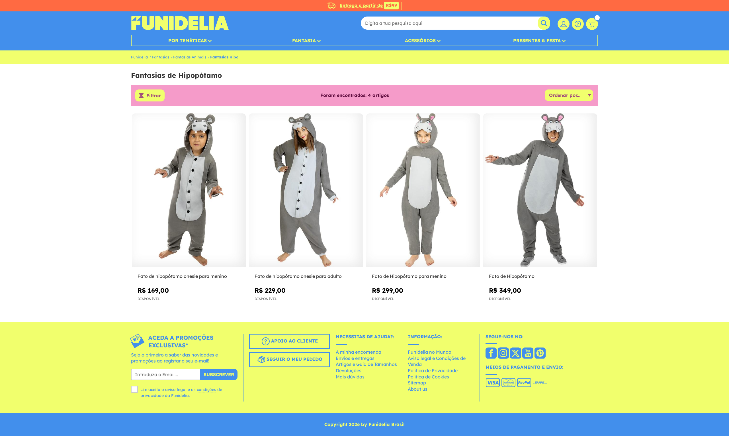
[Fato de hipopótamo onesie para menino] (189, 190)
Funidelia (139, 57)
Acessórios (420, 40)
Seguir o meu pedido (293, 359)
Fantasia (304, 40)
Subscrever (219, 374)
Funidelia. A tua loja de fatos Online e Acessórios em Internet (180, 23)
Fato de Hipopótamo (512, 276)
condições (206, 389)
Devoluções (348, 370)
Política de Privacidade (433, 370)
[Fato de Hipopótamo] (540, 190)
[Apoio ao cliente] (578, 24)
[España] (491, 353)
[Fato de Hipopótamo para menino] (423, 190)
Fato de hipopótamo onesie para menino (182, 276)
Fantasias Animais (189, 57)
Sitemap (417, 383)
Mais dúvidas (350, 377)
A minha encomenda (358, 352)
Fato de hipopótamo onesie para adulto (298, 276)
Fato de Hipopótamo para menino (409, 276)
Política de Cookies (428, 377)
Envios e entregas (355, 358)
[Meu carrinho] (592, 24)
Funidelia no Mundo (429, 352)
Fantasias (160, 57)
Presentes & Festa (537, 40)
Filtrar (153, 95)
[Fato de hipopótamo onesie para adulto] (306, 190)
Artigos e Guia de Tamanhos (366, 364)
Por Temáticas (187, 40)
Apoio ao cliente (294, 341)
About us (417, 389)
